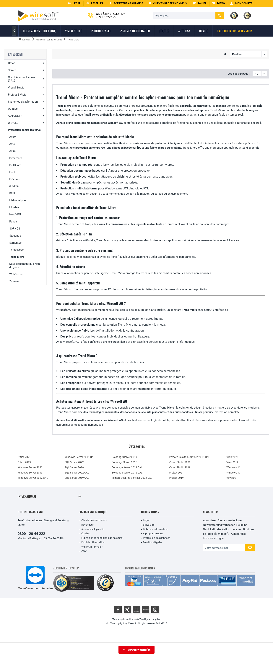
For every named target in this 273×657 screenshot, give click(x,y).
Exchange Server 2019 (124, 457)
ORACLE (13, 122)
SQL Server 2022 (74, 462)
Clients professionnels (94, 520)
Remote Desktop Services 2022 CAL (131, 477)
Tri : (224, 54)
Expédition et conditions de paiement (102, 537)
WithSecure (16, 274)
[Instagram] (155, 609)
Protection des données (156, 537)
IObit (12, 193)
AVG (12, 144)
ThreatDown (16, 249)
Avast (12, 137)
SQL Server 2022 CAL (77, 472)
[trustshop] (105, 583)
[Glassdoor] (136, 609)
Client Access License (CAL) (22, 79)
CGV (84, 551)
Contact (86, 533)
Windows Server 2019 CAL (80, 457)
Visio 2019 (232, 462)
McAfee (14, 207)
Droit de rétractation (93, 542)
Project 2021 (176, 472)
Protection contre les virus (24, 130)
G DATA (14, 186)
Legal (146, 520)
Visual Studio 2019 (180, 467)
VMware (231, 477)
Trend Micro (16, 256)
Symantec (15, 242)
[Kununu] (146, 609)
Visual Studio (16, 87)
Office (11, 63)
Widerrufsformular (92, 546)
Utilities (13, 108)
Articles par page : (239, 73)
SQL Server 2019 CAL (77, 477)
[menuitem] (199, 3)
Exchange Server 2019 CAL (126, 467)
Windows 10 (233, 472)
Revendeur (87, 524)
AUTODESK (15, 115)
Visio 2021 (232, 457)
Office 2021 (24, 457)
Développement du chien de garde (24, 265)
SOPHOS (14, 228)
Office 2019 (24, 462)
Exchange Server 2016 (124, 462)
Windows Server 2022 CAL (33, 477)
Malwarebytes (18, 200)
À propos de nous (153, 533)
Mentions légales (152, 542)
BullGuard (15, 165)
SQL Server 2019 (74, 467)
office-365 (149, 524)
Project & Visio (17, 94)
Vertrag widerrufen (138, 649)
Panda (13, 221)
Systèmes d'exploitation (23, 101)
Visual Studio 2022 (180, 462)
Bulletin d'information (155, 529)
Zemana (14, 281)
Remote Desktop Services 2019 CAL (189, 457)
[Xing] (127, 609)
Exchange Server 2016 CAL (126, 472)
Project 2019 (176, 477)
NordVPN (15, 214)
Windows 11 (233, 467)
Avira (12, 151)
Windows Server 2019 (30, 472)
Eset (12, 172)
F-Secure (14, 179)
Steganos (15, 235)
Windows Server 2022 (30, 467)
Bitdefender (16, 158)
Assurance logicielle (92, 529)
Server (12, 70)
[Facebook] (118, 609)
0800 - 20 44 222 (31, 534)
